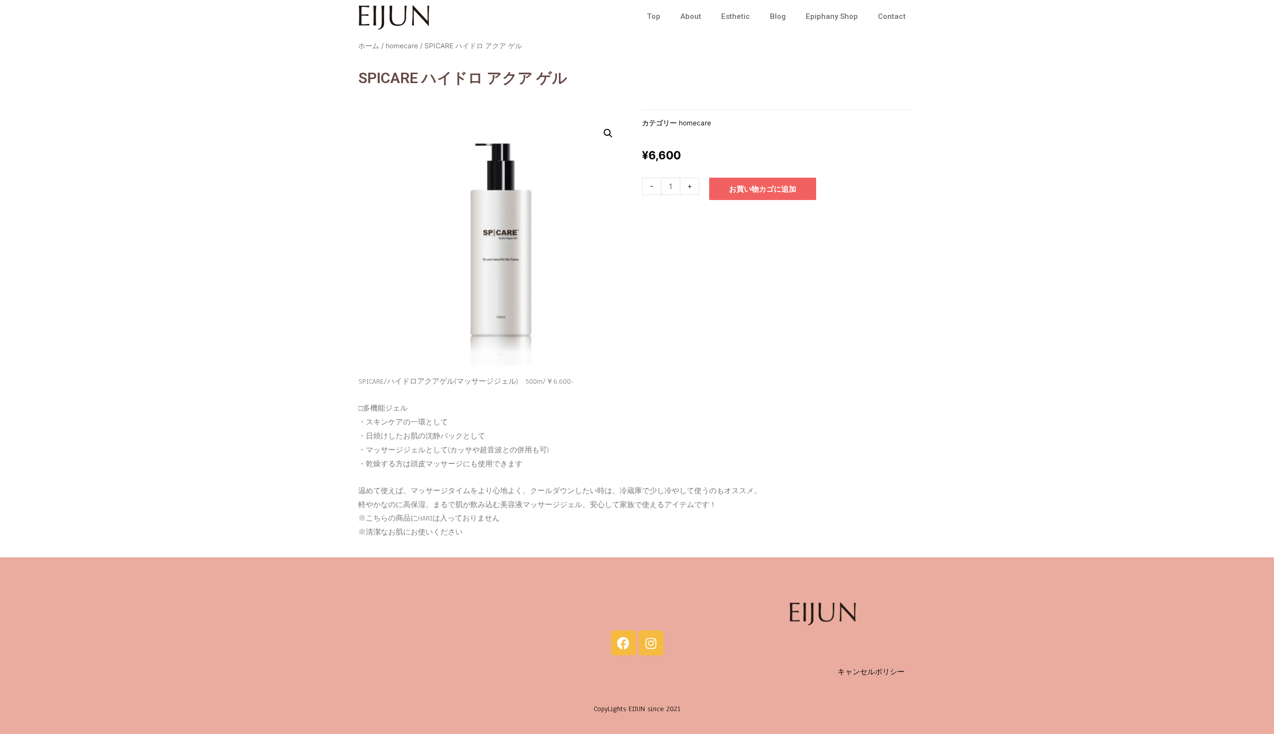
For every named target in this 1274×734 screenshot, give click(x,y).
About (690, 16)
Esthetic (735, 16)
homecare (402, 46)
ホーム (368, 46)
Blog (778, 16)
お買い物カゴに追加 (762, 189)
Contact (892, 16)
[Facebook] (623, 642)
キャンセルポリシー (871, 672)
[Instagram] (650, 642)
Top (653, 16)
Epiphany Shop (832, 16)
